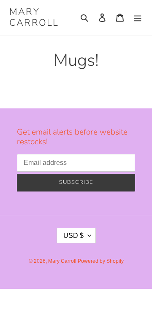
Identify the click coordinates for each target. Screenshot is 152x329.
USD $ (73, 235)
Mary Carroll (34, 17)
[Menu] (138, 17)
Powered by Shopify (101, 261)
